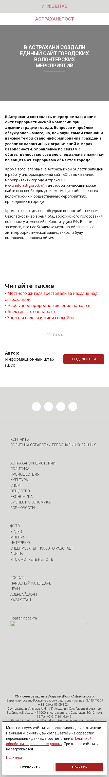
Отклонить (30, 767)
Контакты (19, 439)
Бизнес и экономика (30, 502)
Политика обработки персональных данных (53, 445)
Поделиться (84, 359)
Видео (16, 532)
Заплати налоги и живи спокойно (40, 317)
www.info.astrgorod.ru (24, 185)
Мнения (17, 537)
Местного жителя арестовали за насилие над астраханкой (51, 296)
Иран (15, 589)
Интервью (20, 543)
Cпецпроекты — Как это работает (41, 548)
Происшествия (24, 474)
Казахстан (20, 600)
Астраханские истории (33, 463)
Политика (19, 469)
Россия (17, 578)
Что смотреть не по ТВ (31, 559)
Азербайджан (23, 594)
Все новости (22, 508)
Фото (15, 526)
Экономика (21, 497)
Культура (19, 480)
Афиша (16, 554)
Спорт (16, 485)
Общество (20, 491)
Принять (79, 767)
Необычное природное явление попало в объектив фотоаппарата (47, 308)
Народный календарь (30, 583)
